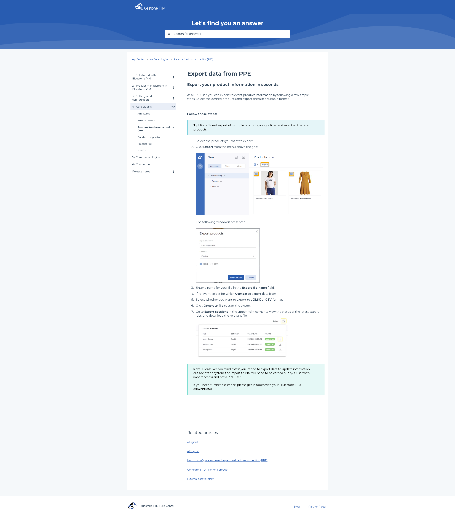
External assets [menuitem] (146, 120)
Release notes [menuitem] (141, 171)
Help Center (137, 59)
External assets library (200, 479)
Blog (297, 506)
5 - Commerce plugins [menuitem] (146, 157)
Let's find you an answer (227, 23)
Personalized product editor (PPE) (193, 59)
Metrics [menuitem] (142, 150)
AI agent (192, 442)
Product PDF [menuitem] (145, 144)
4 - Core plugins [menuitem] (142, 106)
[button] (173, 75)
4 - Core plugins (159, 59)
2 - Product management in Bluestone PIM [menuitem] (149, 87)
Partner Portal (317, 506)
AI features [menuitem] (144, 113)
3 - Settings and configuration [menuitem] (142, 98)
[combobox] (231, 34)
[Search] (168, 34)
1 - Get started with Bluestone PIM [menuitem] (144, 77)
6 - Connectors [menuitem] (141, 164)
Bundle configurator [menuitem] (149, 137)
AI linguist (193, 451)
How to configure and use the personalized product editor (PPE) (227, 460)
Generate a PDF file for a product (207, 469)
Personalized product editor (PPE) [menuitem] (156, 129)
